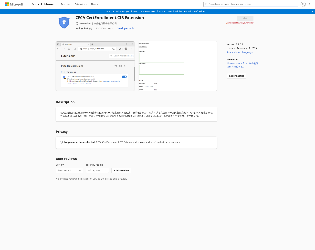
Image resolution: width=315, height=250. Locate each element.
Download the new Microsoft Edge (186, 11)
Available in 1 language (240, 52)
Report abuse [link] (236, 75)
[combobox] (250, 4)
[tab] (66, 4)
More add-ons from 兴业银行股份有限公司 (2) (242, 65)
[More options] (309, 4)
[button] (303, 4)
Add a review (121, 170)
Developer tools (125, 28)
